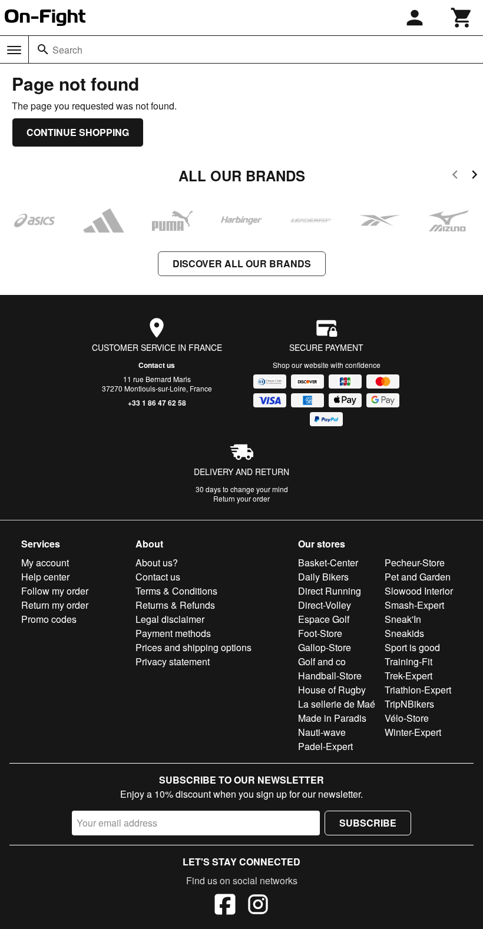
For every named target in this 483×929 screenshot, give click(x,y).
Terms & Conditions (176, 591)
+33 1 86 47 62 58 (157, 402)
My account (45, 562)
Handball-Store (330, 675)
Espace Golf (323, 619)
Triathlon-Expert (418, 689)
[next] (474, 176)
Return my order (54, 605)
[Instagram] (258, 906)
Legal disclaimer (169, 619)
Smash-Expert (414, 605)
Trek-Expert (408, 675)
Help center (45, 576)
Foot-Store (320, 633)
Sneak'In (403, 619)
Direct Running (329, 591)
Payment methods (173, 633)
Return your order (241, 498)
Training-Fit (408, 661)
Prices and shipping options (193, 647)
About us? (156, 562)
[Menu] (14, 50)
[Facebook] (225, 906)
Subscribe (367, 823)
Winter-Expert (413, 732)
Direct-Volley (324, 605)
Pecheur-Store (415, 562)
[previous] (455, 176)
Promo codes (49, 619)
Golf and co (322, 661)
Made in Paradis (332, 718)
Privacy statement (172, 661)
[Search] (43, 49)
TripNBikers (409, 704)
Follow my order (54, 591)
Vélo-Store (407, 718)
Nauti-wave (322, 732)
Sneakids (404, 633)
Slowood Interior (419, 591)
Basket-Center (328, 562)
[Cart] (462, 17)
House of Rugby (332, 689)
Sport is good (412, 647)
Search (67, 50)
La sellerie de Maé (336, 704)
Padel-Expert (325, 746)
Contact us (156, 365)
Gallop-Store (324, 647)
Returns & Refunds (175, 605)
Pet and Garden (418, 576)
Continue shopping (78, 132)
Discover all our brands (242, 263)
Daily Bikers (323, 576)
